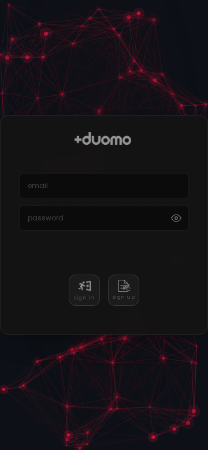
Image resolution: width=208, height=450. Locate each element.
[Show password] (176, 218)
